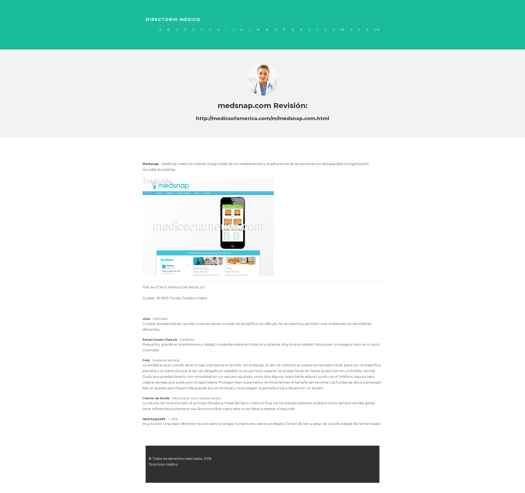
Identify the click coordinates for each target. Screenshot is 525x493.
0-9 (376, 30)
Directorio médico (173, 19)
